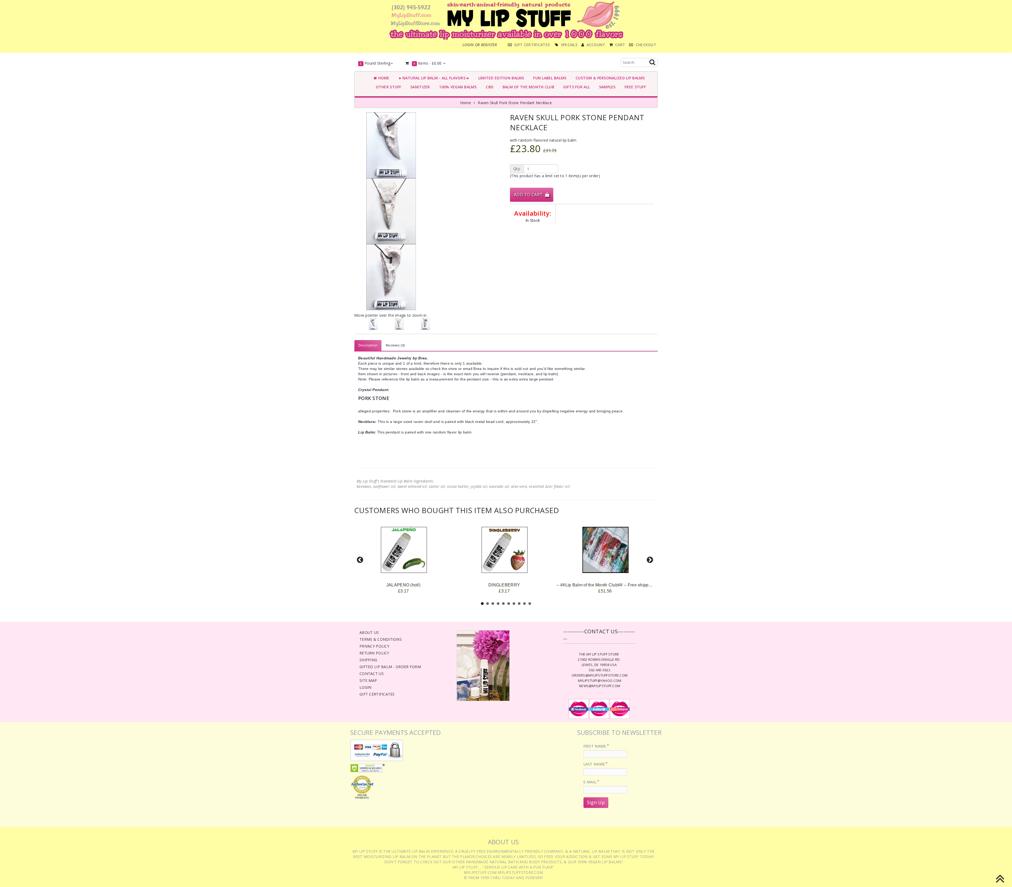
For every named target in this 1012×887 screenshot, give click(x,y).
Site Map (368, 680)
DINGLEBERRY (504, 585)
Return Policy (374, 652)
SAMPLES (606, 86)
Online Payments (362, 796)
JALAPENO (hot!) (403, 585)
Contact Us (371, 673)
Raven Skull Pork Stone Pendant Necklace (515, 102)
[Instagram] (620, 708)
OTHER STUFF (387, 86)
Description (367, 345)
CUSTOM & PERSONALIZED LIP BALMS (609, 77)
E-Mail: (591, 781)
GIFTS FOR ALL (575, 86)
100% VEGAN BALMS (457, 86)
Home (383, 77)
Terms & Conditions (380, 639)
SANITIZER (419, 86)
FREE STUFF (634, 86)
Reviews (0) (395, 345)
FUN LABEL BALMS (549, 77)
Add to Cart (529, 194)
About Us (369, 632)
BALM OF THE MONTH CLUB (527, 86)
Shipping (368, 659)
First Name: (596, 746)
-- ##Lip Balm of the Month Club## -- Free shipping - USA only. (616, 585)
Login (365, 687)
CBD (488, 86)
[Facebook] (578, 708)
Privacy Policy (374, 646)
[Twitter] (599, 708)
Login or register (480, 44)
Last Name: (595, 764)
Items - (427, 63)
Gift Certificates (377, 694)
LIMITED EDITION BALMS (500, 77)
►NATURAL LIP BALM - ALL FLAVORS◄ (432, 77)
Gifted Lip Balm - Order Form (390, 666)
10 (529, 603)
